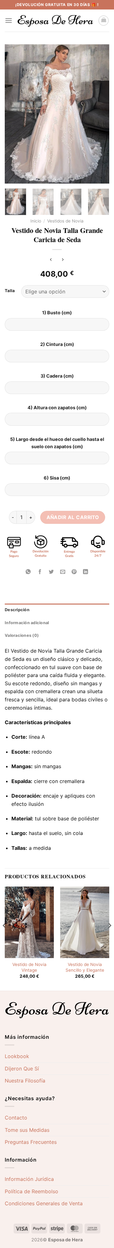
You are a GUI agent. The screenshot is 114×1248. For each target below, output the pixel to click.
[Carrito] (103, 21)
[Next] (99, 114)
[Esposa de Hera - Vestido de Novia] (55, 21)
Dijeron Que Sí (22, 1068)
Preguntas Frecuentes (31, 1142)
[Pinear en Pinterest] (74, 572)
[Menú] (8, 20)
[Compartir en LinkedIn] (85, 572)
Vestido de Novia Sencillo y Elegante (85, 967)
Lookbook (17, 1056)
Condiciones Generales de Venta (44, 1203)
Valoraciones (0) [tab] (22, 635)
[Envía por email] (63, 572)
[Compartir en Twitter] (51, 572)
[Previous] (15, 114)
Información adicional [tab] (27, 622)
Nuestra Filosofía (25, 1080)
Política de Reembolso (31, 1191)
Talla (10, 291)
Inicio (35, 220)
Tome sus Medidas (27, 1130)
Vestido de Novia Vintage (29, 967)
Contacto (16, 1117)
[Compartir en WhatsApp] (28, 572)
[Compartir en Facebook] (40, 572)
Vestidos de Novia (65, 220)
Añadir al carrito (73, 517)
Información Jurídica (29, 1179)
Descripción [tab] (17, 609)
